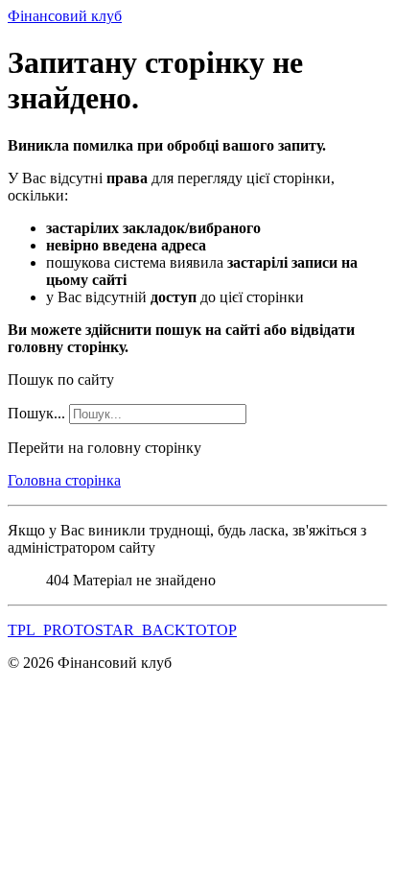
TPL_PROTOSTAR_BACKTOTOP (122, 630)
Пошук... (36, 413)
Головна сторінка (64, 480)
